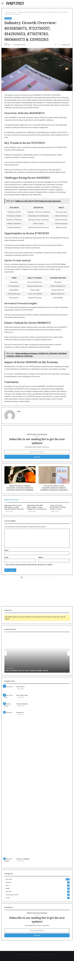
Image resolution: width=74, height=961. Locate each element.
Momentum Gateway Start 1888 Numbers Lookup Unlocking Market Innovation (14, 507)
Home (7, 12)
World (7, 898)
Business (8, 882)
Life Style (8, 891)
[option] (37, 653)
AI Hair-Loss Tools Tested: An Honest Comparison (26, 670)
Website (40, 557)
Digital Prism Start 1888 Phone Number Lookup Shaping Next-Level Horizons (37, 507)
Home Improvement (12, 894)
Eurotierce (14, 12)
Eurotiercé (20, 712)
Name (6, 550)
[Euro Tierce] (9, 689)
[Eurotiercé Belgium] (9, 861)
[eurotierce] (15, 3)
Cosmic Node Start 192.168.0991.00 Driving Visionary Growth (57, 507)
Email (6, 557)
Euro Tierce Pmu (22, 695)
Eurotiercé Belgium (22, 859)
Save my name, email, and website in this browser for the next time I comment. (29, 564)
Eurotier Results (21, 704)
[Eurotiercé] (9, 784)
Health (8, 888)
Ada (18, 411)
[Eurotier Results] (9, 706)
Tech (7, 885)
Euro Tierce (20, 687)
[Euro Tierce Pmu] (9, 698)
